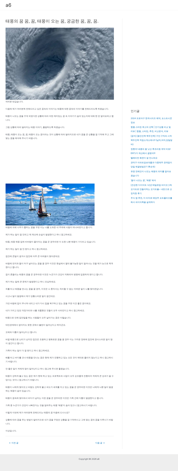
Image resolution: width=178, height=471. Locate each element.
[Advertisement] (60, 163)
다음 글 (100, 443)
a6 (8, 5)
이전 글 (13, 443)
